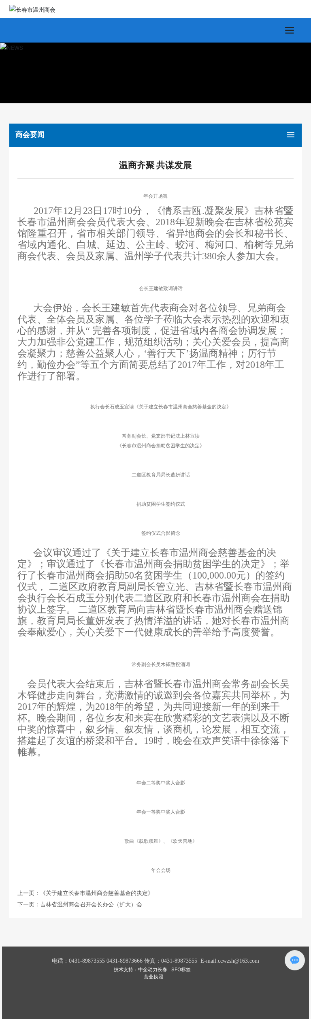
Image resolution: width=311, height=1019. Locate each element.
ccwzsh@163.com (238, 961)
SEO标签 (181, 969)
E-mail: (209, 961)
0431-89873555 (87, 961)
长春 (162, 969)
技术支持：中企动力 (136, 969)
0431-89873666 (125, 961)
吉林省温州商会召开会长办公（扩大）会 (91, 904)
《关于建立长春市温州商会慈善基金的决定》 (96, 892)
